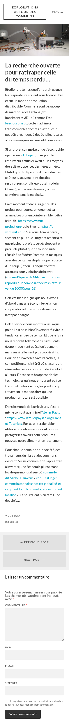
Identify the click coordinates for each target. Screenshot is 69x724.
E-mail (9, 666)
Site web (11, 683)
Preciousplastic (16, 123)
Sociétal (13, 521)
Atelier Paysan (52, 412)
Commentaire (16, 605)
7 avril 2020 (12, 516)
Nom (8, 647)
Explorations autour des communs (25, 12)
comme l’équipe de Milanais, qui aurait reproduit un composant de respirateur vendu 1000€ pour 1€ (33, 282)
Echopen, (30, 155)
